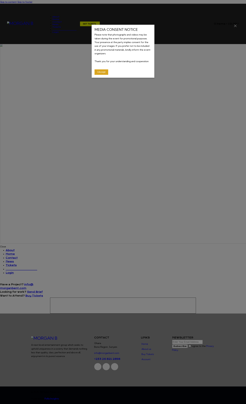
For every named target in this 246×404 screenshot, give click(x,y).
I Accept (101, 72)
